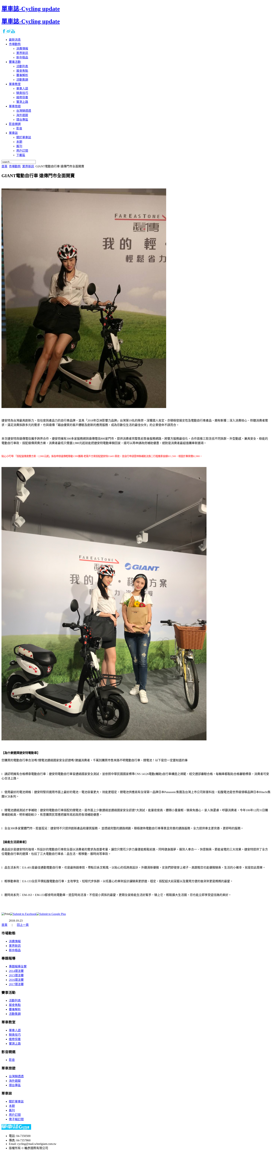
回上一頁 (23, 924)
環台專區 (15, 1085)
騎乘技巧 (15, 1034)
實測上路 (15, 1043)
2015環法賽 (16, 975)
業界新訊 (28, 166)
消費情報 (15, 941)
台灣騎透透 (16, 1076)
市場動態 (15, 166)
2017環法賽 (16, 984)
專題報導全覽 (18, 966)
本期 (12, 1106)
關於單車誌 (16, 1101)
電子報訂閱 (16, 1119)
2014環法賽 (16, 970)
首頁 (4, 166)
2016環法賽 (16, 979)
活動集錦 (15, 1013)
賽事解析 (15, 1009)
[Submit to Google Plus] (51, 914)
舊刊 (12, 1110)
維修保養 (15, 1039)
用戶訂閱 (15, 1114)
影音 (12, 1059)
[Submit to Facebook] (23, 914)
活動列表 (15, 1000)
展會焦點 (15, 1005)
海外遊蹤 (15, 1080)
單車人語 (15, 1030)
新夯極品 (15, 950)
